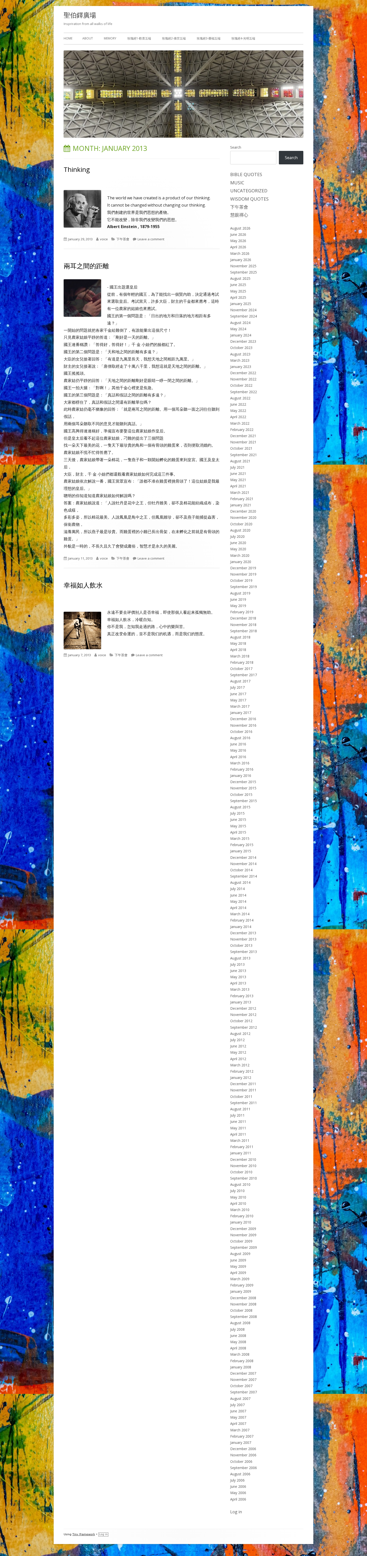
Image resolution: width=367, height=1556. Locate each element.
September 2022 (243, 391)
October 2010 (241, 1172)
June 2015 (238, 819)
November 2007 (243, 1379)
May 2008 (238, 1341)
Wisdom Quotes (249, 199)
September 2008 (243, 1316)
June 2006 (238, 1486)
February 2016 (241, 769)
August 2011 (240, 1109)
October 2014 (241, 870)
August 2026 (240, 228)
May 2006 (238, 1492)
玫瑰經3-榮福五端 (208, 38)
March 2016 (239, 763)
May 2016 (238, 750)
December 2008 (243, 1297)
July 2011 (237, 1115)
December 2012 (243, 1008)
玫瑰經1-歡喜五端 (139, 38)
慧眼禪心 (239, 215)
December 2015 (243, 781)
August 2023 (240, 354)
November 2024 (243, 310)
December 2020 (243, 511)
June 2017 (238, 693)
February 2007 (241, 1436)
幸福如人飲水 (83, 585)
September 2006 (243, 1467)
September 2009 (243, 1247)
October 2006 (241, 1461)
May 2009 (238, 1266)
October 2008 (241, 1310)
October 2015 (241, 794)
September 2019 (243, 586)
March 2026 (239, 253)
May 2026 (238, 240)
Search (235, 147)
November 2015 (243, 788)
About (87, 38)
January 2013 (240, 1002)
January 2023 (240, 366)
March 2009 (239, 1278)
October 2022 (241, 385)
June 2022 (238, 404)
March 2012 (239, 1065)
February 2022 (241, 429)
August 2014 (240, 882)
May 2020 (238, 549)
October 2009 (241, 1241)
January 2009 (240, 1291)
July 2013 (237, 964)
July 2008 (237, 1329)
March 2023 (239, 360)
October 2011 (241, 1096)
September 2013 (243, 951)
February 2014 (241, 920)
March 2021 (239, 492)
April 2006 (238, 1499)
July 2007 (237, 1404)
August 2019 (240, 593)
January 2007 (240, 1442)
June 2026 (238, 234)
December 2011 (243, 1083)
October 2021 (241, 448)
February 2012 (241, 1071)
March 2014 (239, 914)
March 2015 (239, 838)
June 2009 (238, 1260)
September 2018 (243, 630)
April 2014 (238, 907)
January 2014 (240, 926)
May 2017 (238, 700)
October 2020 (241, 524)
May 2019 (238, 605)
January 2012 (240, 1077)
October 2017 (241, 668)
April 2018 (238, 649)
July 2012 (237, 1039)
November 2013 (243, 939)
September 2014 (243, 876)
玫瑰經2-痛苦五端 (174, 38)
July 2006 (237, 1480)
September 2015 (243, 800)
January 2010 (240, 1222)
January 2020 (240, 561)
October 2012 (241, 1020)
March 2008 (239, 1354)
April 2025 (238, 297)
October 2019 (241, 580)
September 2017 (243, 674)
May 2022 (238, 410)
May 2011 (238, 1128)
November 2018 (243, 624)
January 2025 (240, 303)
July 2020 (237, 536)
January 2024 (240, 335)
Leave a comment (151, 239)
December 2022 (243, 372)
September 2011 (243, 1102)
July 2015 (237, 813)
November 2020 (243, 517)
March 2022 (239, 423)
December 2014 (243, 857)
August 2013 (240, 958)
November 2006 (243, 1455)
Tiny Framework (83, 1534)
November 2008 (243, 1304)
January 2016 (240, 775)
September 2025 (243, 272)
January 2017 (240, 712)
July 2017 (237, 687)
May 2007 (238, 1417)
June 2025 (238, 284)
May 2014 (238, 901)
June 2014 (238, 895)
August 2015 (240, 807)
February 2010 (241, 1216)
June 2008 (238, 1335)
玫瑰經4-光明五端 (243, 38)
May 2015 (238, 826)
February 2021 (241, 498)
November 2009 (243, 1235)
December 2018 (243, 618)
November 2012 (243, 1014)
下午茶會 (122, 239)
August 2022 (240, 398)
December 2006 (243, 1448)
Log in (236, 1512)
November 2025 (243, 266)
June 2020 (238, 542)
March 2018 (239, 656)
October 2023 (241, 347)
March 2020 (239, 555)
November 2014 (243, 863)
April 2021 (238, 486)
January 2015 (240, 851)
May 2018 (238, 643)
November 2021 (243, 442)
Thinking (77, 169)
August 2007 (240, 1398)
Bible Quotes (246, 174)
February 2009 (241, 1285)
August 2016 (240, 737)
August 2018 (240, 637)
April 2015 (238, 832)
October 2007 (241, 1385)
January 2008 (240, 1367)
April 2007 (238, 1423)
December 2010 (243, 1159)
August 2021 (240, 461)
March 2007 (239, 1430)
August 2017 (240, 681)
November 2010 (243, 1165)
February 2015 (241, 844)
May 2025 (238, 291)
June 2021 (238, 473)
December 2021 (243, 435)
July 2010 (237, 1190)
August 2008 (240, 1322)
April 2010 (238, 1203)
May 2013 (238, 976)
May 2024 (238, 328)
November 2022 (243, 379)
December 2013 (243, 933)
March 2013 (239, 989)
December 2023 (243, 341)
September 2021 (243, 454)
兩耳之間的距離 (86, 265)
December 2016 (243, 718)
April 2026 (238, 247)
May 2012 (238, 1052)
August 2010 (240, 1184)
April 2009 (238, 1272)
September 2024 (243, 316)
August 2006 (240, 1474)
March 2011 (239, 1140)
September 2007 (243, 1392)
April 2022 (238, 416)
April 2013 (238, 983)
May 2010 (238, 1197)
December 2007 (243, 1373)
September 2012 (243, 1027)
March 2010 (239, 1209)
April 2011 (238, 1134)
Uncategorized (248, 191)
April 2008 (238, 1348)
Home (68, 38)
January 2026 (240, 259)
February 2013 (241, 995)
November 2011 (243, 1090)
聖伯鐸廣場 (80, 14)
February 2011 (241, 1146)
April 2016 (238, 756)
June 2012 (238, 1046)
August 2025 (240, 278)
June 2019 (238, 599)
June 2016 (238, 744)
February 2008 (241, 1360)
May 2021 (238, 479)
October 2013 (241, 945)
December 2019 (243, 568)
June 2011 (238, 1121)
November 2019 (243, 574)
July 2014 (237, 888)
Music (237, 183)
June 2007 (238, 1411)
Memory (110, 38)
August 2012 (240, 1033)
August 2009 (240, 1253)
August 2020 (240, 530)
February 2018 (241, 662)
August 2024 (240, 322)
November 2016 (243, 725)
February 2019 (241, 612)
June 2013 (238, 970)
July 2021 (237, 467)
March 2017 (239, 706)
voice (104, 239)
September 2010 (243, 1178)
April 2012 (238, 1058)
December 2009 (243, 1228)
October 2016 (241, 731)
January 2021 (240, 505)
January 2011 (240, 1153)
